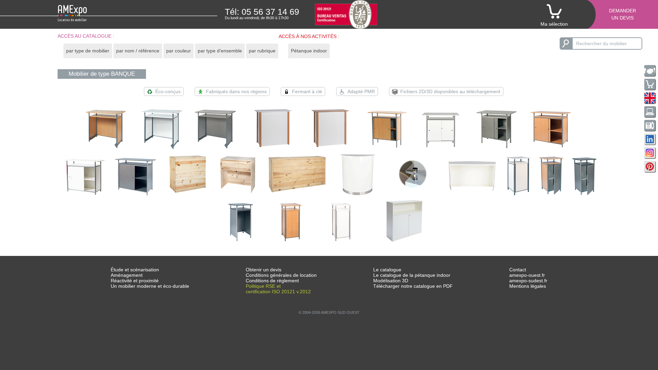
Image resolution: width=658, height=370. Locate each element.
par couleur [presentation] (178, 50)
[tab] (87, 51)
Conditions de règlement (272, 280)
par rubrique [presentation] (262, 50)
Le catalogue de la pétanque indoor (411, 275)
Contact (517, 269)
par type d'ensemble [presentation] (220, 50)
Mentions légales (527, 286)
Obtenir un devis (263, 269)
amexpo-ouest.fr (527, 275)
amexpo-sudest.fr (528, 280)
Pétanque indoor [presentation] (309, 50)
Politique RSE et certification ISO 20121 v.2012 (278, 288)
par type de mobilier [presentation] (87, 50)
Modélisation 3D (390, 280)
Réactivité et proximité (135, 280)
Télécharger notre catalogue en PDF (413, 286)
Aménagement (127, 275)
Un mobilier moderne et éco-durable (150, 286)
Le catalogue (387, 269)
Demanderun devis (622, 14)
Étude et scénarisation (135, 269)
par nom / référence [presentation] (137, 50)
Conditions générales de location (281, 275)
